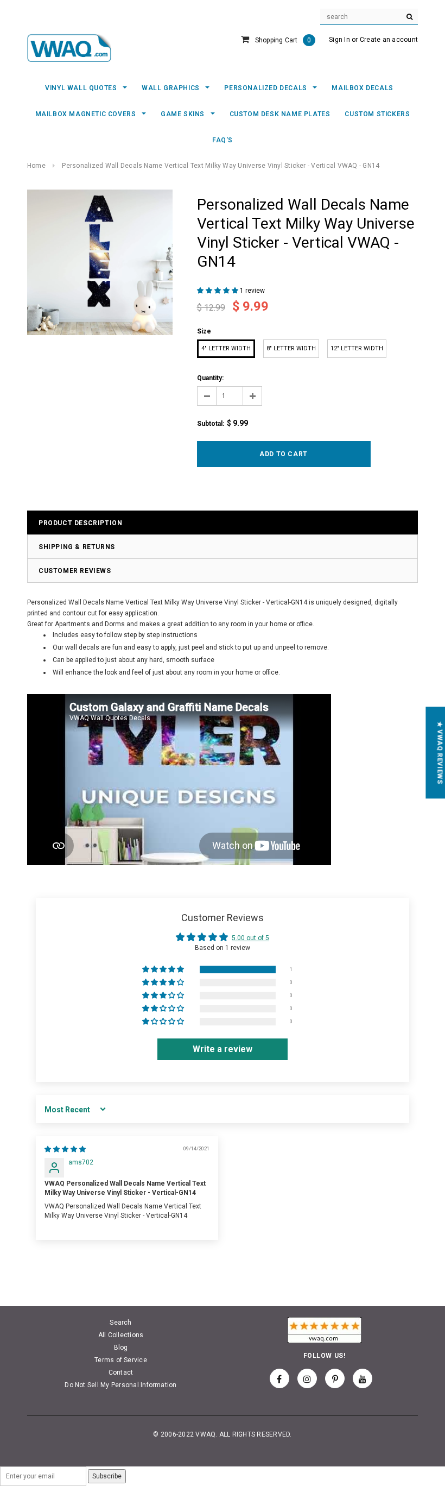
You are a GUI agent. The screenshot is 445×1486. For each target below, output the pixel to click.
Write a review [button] (222, 1049)
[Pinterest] (335, 1378)
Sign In (339, 39)
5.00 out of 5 (250, 938)
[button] (218, 290)
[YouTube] (362, 1378)
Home (36, 165)
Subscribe (107, 1476)
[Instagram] (307, 1378)
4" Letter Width (226, 348)
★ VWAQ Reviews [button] (439, 752)
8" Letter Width (291, 348)
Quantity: (210, 378)
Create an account (389, 39)
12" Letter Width (356, 348)
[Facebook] (279, 1378)
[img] (65, 1149)
